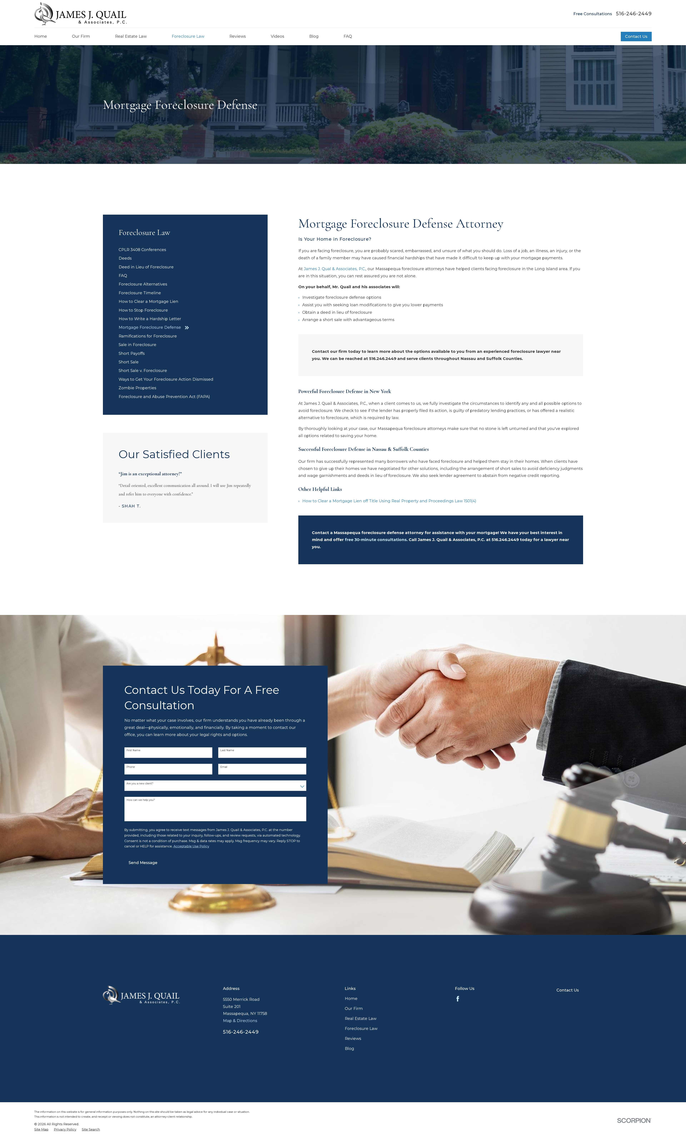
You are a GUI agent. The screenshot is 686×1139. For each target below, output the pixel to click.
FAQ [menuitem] (348, 36)
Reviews (353, 1038)
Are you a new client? (139, 783)
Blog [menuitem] (314, 36)
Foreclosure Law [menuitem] (188, 36)
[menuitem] (185, 250)
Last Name (227, 750)
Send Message (143, 862)
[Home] (80, 13)
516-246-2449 (634, 13)
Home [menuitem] (40, 36)
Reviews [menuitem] (237, 36)
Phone (130, 766)
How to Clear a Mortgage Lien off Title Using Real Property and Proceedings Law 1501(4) (389, 501)
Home (351, 998)
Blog (349, 1048)
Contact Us (636, 36)
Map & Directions (240, 1020)
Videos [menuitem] (277, 36)
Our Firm (354, 1008)
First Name (133, 750)
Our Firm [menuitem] (81, 36)
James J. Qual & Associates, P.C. (335, 268)
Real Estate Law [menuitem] (131, 36)
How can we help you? (140, 800)
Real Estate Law (360, 1018)
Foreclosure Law (361, 1028)
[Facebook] (458, 999)
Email (223, 766)
